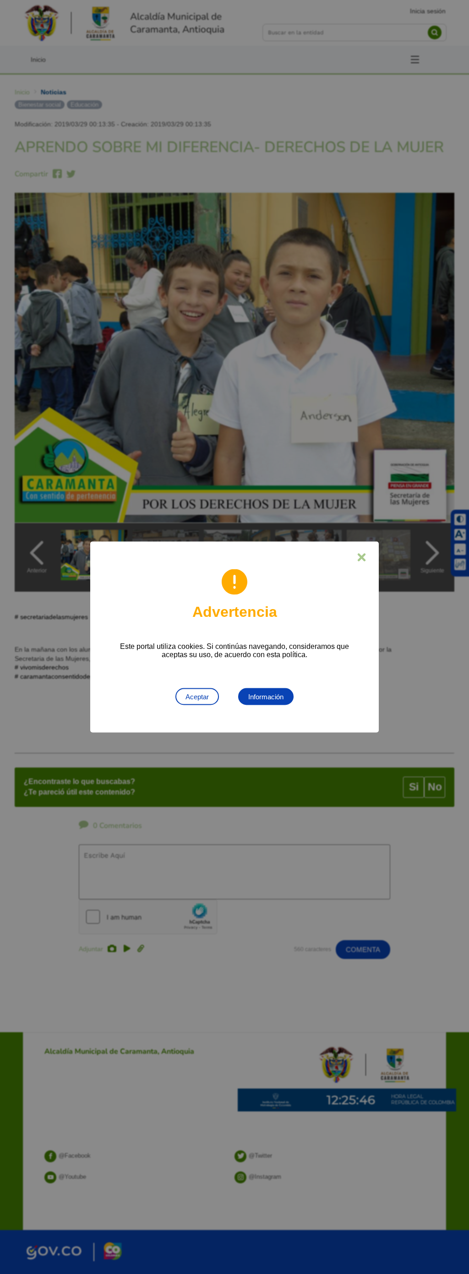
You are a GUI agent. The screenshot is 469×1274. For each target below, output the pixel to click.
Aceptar (197, 697)
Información (266, 697)
